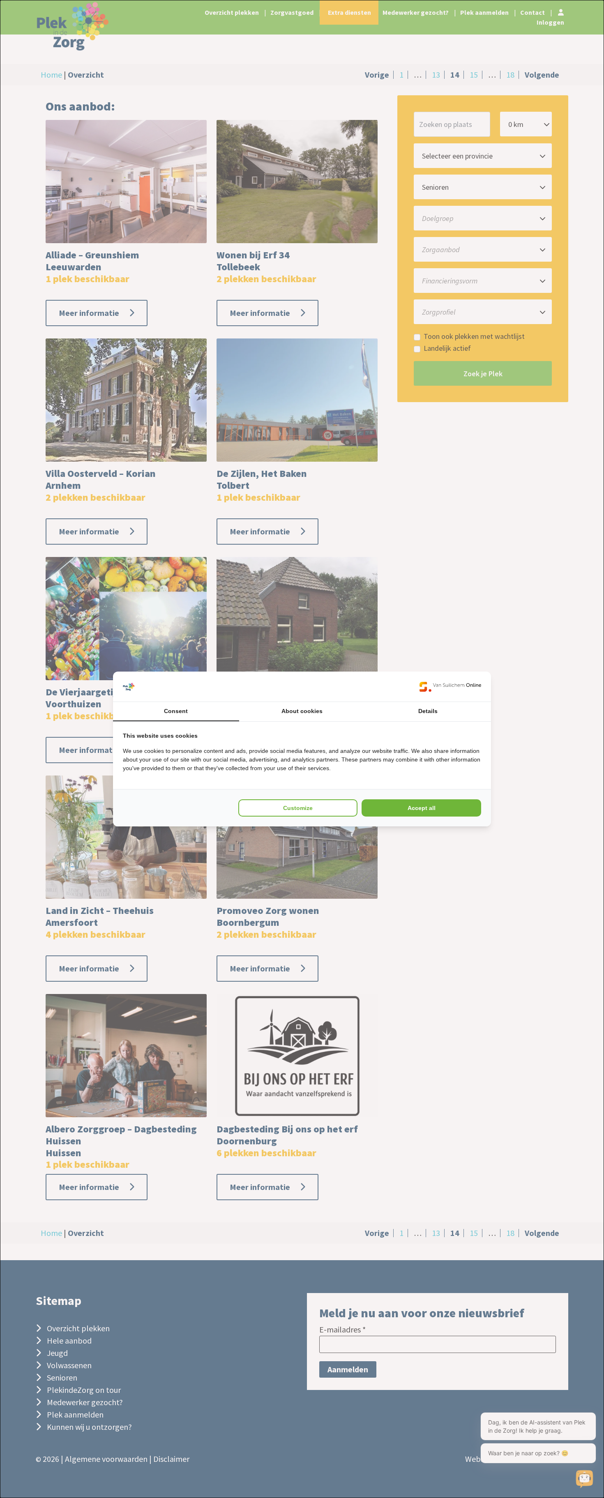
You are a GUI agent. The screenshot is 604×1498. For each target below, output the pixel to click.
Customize (298, 808)
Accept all (422, 808)
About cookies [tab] (302, 711)
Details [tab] (428, 711)
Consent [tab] (176, 711)
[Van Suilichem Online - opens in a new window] (450, 686)
